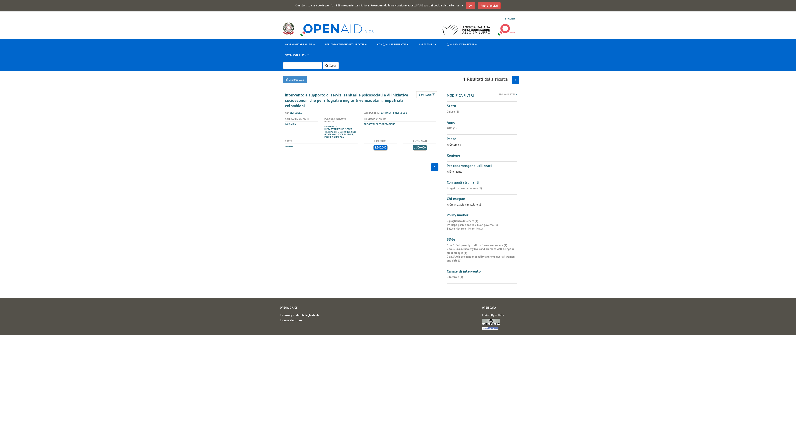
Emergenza (330, 126)
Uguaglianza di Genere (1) (462, 221)
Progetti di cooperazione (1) (464, 188)
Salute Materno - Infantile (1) (465, 228)
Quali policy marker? (461, 44)
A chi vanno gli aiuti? (299, 44)
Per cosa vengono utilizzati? (345, 44)
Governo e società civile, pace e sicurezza (339, 136)
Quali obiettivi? (296, 54)
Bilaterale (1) (455, 277)
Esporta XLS (296, 80)
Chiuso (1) (453, 111)
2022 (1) (452, 128)
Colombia (290, 124)
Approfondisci (489, 5)
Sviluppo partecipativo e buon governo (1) (472, 225)
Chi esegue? (426, 44)
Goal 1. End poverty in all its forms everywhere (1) (477, 245)
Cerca (332, 65)
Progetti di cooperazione (379, 124)
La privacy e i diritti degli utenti (299, 315)
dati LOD (425, 95)
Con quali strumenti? (391, 44)
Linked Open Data (493, 315)
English (510, 18)
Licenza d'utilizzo (291, 320)
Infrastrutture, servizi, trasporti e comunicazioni (340, 130)
